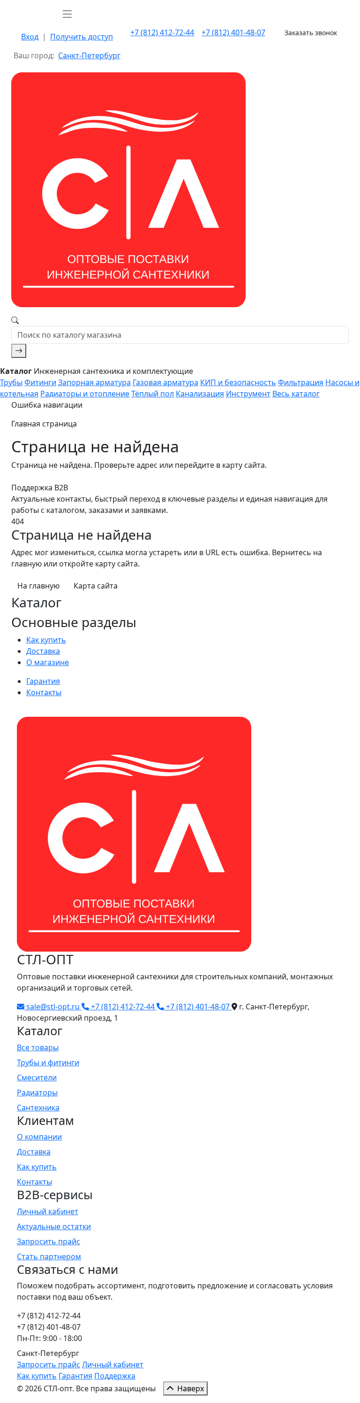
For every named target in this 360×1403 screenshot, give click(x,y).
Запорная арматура (94, 382)
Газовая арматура (165, 382)
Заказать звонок (311, 32)
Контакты (43, 692)
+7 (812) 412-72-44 (162, 32)
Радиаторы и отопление (84, 393)
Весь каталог (296, 393)
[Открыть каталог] (67, 13)
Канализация (200, 393)
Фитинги (40, 382)
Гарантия (43, 681)
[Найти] (18, 351)
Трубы (11, 382)
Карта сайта (96, 586)
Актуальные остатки (54, 1226)
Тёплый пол (152, 393)
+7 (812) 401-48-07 (233, 32)
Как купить (46, 640)
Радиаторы (37, 1092)
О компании (39, 1137)
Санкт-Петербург (89, 55)
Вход (29, 36)
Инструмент (248, 393)
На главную (38, 586)
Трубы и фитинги (48, 1062)
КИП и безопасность (238, 382)
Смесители (37, 1077)
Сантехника (38, 1107)
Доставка (43, 651)
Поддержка (114, 1376)
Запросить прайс (48, 1241)
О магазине (47, 662)
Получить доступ (81, 36)
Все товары (38, 1047)
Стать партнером (49, 1256)
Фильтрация (300, 382)
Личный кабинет (47, 1211)
